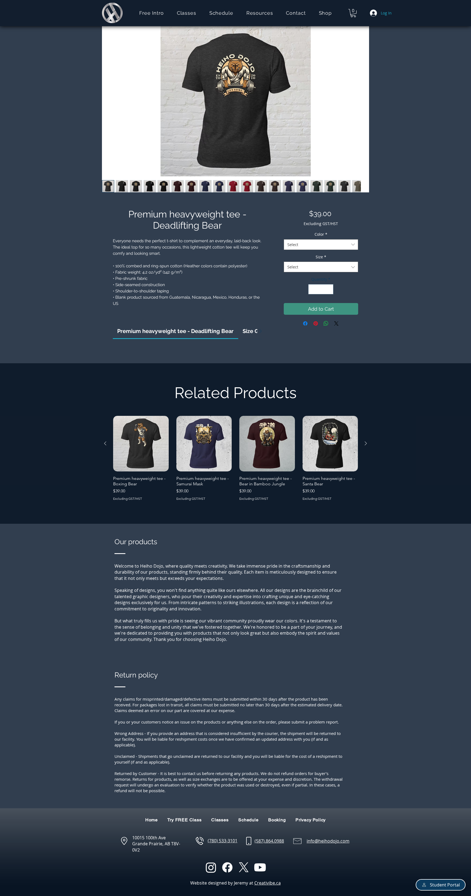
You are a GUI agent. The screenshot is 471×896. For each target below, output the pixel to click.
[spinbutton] (321, 289)
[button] (186, 13)
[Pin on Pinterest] (315, 323)
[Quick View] (141, 443)
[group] (235, 458)
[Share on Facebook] (305, 323)
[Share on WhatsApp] (326, 323)
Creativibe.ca (267, 883)
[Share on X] (336, 323)
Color (321, 234)
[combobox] (321, 244)
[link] (175, 331)
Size (321, 256)
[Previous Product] (105, 443)
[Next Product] (366, 443)
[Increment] (329, 289)
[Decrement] (312, 289)
